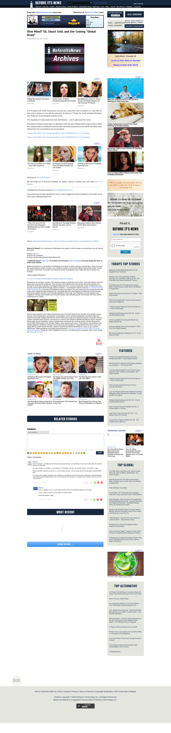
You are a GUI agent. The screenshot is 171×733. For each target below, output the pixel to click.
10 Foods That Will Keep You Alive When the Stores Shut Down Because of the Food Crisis (125, 593)
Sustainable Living (85, 7)
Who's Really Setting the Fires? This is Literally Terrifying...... (122, 386)
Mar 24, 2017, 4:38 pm (44, 499)
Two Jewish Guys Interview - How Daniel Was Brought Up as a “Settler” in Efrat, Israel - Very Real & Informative (125, 612)
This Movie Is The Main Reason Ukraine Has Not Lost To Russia (64, 225)
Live (102, 7)
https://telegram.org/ (135, 203)
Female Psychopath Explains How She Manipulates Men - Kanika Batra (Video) (123, 357)
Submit (125, 252)
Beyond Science (61, 7)
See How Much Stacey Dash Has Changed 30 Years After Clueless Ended (40, 403)
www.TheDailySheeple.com (63, 190)
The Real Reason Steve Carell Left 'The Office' (90, 377)
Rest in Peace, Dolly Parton (119, 599)
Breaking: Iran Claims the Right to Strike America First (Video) (123, 525)
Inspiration (96, 7)
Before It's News (48, 2)
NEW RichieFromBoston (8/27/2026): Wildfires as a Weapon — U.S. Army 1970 (125, 364)
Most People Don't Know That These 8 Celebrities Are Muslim (90, 402)
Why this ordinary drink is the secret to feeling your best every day (122, 100)
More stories (55, 24)
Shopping (129, 7)
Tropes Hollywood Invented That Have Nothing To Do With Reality (122, 125)
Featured (38, 7)
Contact (66, 691)
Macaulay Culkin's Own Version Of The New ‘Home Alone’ (89, 224)
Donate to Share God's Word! (125, 65)
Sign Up (140, 3)
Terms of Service (86, 691)
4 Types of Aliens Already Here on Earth (123, 627)
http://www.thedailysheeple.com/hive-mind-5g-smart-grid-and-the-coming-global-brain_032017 (66, 241)
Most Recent (121, 7)
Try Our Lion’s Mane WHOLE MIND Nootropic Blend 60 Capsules (50, 279)
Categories (137, 7)
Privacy (74, 691)
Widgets (132, 691)
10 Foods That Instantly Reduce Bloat (119, 577)
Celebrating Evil (115, 651)
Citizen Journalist (75, 261)
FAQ (60, 691)
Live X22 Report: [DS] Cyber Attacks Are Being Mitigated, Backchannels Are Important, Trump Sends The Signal (125, 393)
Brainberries (31, 168)
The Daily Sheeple (43, 177)
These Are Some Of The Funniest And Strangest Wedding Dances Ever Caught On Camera (39, 226)
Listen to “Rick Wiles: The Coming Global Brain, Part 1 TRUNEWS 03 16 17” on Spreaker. (58, 133)
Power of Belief (73, 7)
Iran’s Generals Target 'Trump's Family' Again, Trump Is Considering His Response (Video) (125, 532)
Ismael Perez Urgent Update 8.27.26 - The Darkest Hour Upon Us (124, 421)
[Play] (125, 42)
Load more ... (65, 544)
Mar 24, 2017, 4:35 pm (39, 482)
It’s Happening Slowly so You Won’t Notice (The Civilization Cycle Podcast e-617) (124, 604)
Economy (45, 7)
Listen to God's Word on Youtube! (125, 60)
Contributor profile (46, 24)
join (37, 254)
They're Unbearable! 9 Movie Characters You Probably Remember (124, 174)
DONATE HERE (115, 15)
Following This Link (36, 332)
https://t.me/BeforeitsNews (118, 210)
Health (52, 7)
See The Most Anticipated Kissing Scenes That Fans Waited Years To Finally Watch (134, 452)
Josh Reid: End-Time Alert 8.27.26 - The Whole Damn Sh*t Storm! (123, 414)
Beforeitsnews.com (44, 12)
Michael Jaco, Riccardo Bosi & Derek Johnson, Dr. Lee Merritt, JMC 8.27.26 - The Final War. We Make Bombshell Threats (124, 278)
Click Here (45, 261)
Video (107, 7)
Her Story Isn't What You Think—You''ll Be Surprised (39, 164)
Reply (86, 482)
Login (135, 3)
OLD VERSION (134, 14)
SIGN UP (116, 234)
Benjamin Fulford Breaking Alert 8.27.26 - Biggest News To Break (123, 271)
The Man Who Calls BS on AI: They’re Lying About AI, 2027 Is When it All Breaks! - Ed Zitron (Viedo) (124, 371)
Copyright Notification (104, 691)
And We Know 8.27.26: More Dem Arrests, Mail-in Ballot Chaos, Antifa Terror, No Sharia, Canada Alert (125, 286)
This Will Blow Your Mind (118, 488)
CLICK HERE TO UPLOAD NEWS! (134, 26)
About (37, 691)
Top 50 (113, 7)
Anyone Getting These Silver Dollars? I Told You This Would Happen (124, 327)
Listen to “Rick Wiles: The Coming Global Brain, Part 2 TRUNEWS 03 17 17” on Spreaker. (58, 137)
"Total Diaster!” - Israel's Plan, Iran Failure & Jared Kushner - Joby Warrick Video (124, 519)
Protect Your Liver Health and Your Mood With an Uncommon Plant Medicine (125, 632)
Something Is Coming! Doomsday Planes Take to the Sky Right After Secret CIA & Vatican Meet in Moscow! (125, 539)
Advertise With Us (49, 691)
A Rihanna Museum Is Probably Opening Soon (89, 164)
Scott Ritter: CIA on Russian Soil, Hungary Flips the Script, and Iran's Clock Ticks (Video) (125, 493)
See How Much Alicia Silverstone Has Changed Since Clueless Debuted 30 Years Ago (115, 452)
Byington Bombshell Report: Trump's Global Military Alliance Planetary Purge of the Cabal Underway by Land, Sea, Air (125, 511)
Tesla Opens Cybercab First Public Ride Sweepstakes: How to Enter (123, 646)
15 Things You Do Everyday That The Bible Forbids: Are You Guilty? (63, 165)
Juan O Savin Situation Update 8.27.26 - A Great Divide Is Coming (124, 407)
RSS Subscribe (121, 691)
